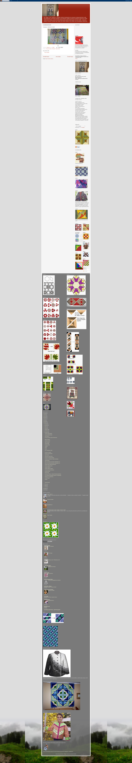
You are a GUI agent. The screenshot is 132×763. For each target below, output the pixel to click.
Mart (46, 485)
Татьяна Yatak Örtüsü (48, 433)
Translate (82, 127)
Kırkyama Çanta (47, 471)
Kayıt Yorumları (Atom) (49, 58)
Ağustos (46, 429)
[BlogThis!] (59, 47)
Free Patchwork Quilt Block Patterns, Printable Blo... (53, 475)
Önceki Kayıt (70, 56)
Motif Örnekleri (47, 442)
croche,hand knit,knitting (48, 589)
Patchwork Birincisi (51, 600)
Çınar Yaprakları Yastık (48, 450)
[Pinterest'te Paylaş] (62, 47)
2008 (45, 488)
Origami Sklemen (47, 467)
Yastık (46, 447)
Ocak (46, 486)
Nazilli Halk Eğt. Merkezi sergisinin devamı (50, 597)
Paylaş (76, 58)
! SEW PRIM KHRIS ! (47, 565)
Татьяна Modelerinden (48, 434)
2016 (45, 413)
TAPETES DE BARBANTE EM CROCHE (54, 580)
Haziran (46, 432)
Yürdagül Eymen (47, 599)
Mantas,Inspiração (51, 546)
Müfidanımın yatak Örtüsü (49, 476)
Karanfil (46, 479)
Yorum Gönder (46, 52)
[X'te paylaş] (60, 47)
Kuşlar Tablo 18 (49, 494)
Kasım (46, 425)
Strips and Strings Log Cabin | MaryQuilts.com (52, 461)
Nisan (46, 484)
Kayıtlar (85, 269)
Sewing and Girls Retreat (52, 566)
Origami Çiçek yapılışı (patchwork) (50, 464)
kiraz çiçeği (46, 596)
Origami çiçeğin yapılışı (48, 465)
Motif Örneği (47, 472)
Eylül (46, 428)
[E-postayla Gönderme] (56, 47)
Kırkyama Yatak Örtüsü (48, 453)
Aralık (46, 424)
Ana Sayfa (58, 56)
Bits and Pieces (50, 573)
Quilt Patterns (47, 436)
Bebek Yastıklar (47, 439)
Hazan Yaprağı (49, 515)
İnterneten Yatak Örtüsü (49, 456)
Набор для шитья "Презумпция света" (54, 559)
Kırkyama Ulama (49, 48)
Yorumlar (85, 271)
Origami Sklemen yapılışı (49, 468)
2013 (45, 417)
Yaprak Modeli (47, 460)
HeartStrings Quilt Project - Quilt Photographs (52, 609)
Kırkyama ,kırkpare (48, 452)
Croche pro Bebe (47, 545)
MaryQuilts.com (49, 504)
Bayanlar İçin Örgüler (51, 590)
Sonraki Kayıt (46, 56)
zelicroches (46, 552)
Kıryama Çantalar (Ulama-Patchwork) (51, 437)
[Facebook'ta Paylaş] (61, 47)
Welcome (45, 607)
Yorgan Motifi (47, 443)
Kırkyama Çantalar (50, 499)
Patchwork (53, 48)
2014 (45, 416)
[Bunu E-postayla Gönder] (58, 47)
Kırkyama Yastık (47, 440)
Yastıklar (46, 446)
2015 (45, 414)
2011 (45, 420)
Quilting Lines (46, 572)
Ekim (46, 426)
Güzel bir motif (47, 482)
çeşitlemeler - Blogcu (48, 586)
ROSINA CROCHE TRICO (48, 579)
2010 (45, 421)
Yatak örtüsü (58, 48)
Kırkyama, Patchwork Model (49, 457)
